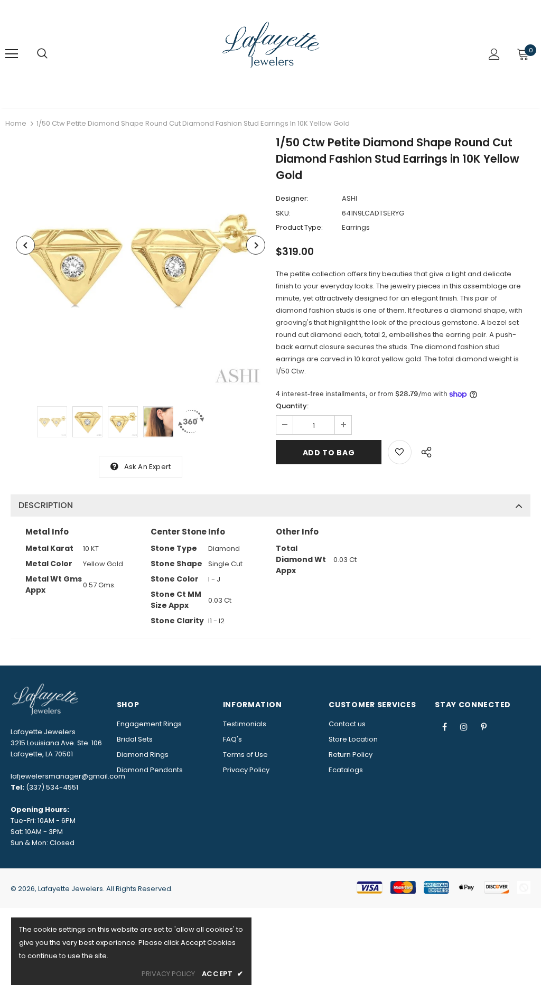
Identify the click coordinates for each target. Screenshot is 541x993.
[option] (140, 264)
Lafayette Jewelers (70, 889)
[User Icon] (494, 54)
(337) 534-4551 (52, 787)
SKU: (283, 213)
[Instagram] (463, 726)
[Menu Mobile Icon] (11, 54)
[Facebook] (444, 726)
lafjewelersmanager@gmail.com (68, 776)
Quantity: (292, 406)
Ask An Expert (147, 467)
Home (15, 123)
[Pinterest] (483, 726)
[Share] (423, 450)
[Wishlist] (400, 452)
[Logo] (272, 53)
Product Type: (299, 227)
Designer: (292, 198)
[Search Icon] (42, 54)
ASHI (349, 198)
